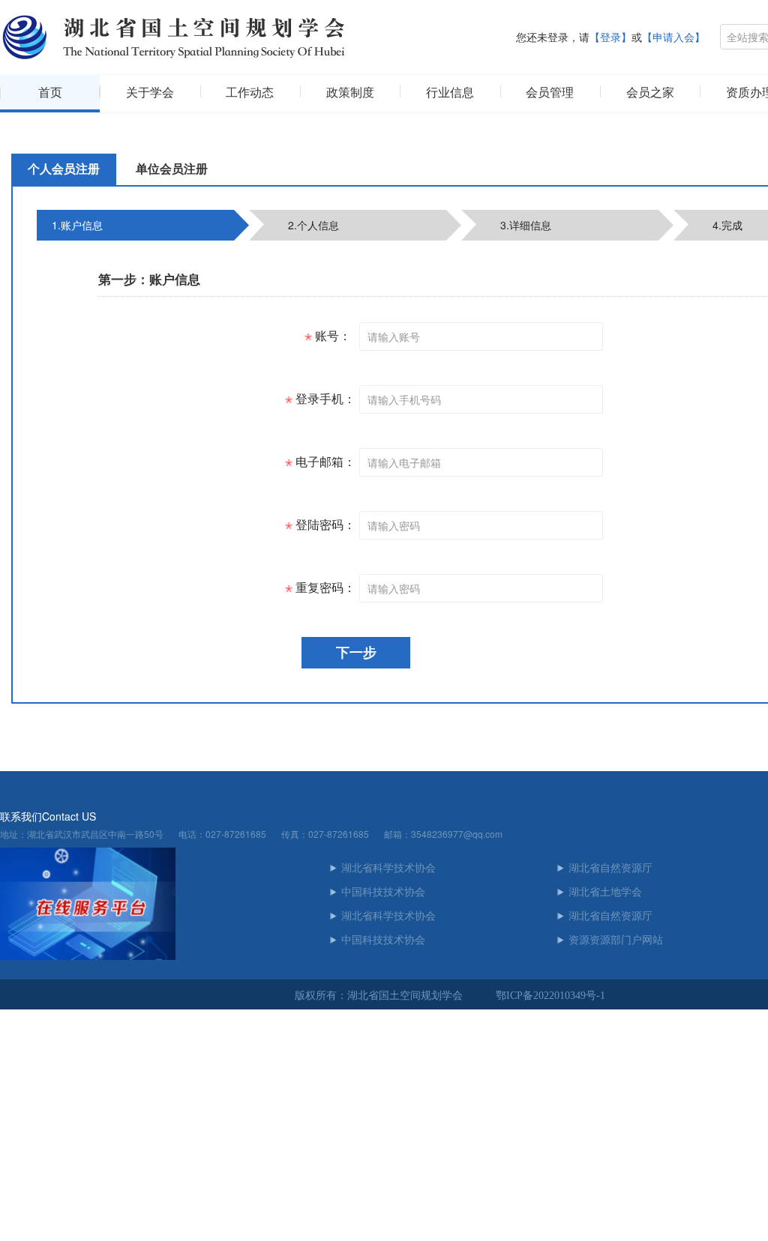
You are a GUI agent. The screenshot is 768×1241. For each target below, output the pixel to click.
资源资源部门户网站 (615, 940)
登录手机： (324, 399)
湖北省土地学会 (605, 892)
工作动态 (250, 92)
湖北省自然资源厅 (610, 868)
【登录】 (611, 37)
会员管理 (550, 92)
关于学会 (150, 92)
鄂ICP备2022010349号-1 (550, 995)
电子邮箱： (324, 462)
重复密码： (324, 588)
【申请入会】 (673, 37)
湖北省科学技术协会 (388, 868)
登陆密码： (324, 525)
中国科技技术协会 (383, 892)
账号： (331, 336)
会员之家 (650, 92)
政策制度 (350, 92)
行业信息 (450, 92)
